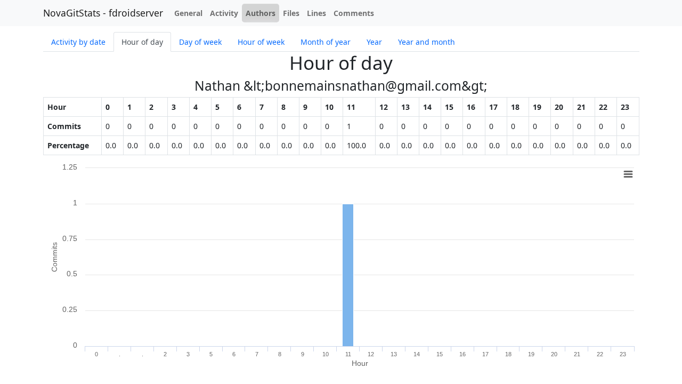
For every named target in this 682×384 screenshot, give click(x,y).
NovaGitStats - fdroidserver (103, 12)
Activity (224, 13)
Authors (260, 13)
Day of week (200, 42)
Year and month (426, 42)
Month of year (326, 42)
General (188, 13)
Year (374, 42)
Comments (354, 13)
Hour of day (142, 42)
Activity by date (78, 42)
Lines (316, 13)
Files (291, 13)
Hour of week (261, 42)
